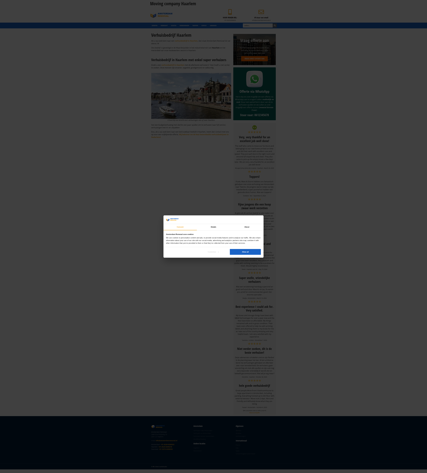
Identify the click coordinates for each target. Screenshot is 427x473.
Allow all (245, 252)
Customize (212, 252)
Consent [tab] (180, 227)
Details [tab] (213, 227)
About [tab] (246, 227)
